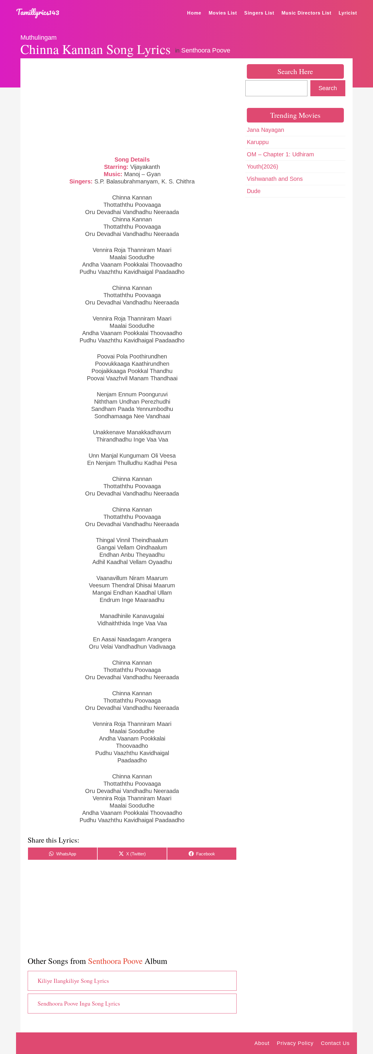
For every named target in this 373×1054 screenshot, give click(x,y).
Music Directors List (306, 12)
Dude (254, 191)
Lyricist (348, 12)
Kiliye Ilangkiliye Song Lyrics (73, 981)
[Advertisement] (132, 106)
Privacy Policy (295, 1043)
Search (328, 88)
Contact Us (335, 1043)
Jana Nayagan (265, 130)
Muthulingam (38, 37)
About (262, 1043)
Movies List (223, 12)
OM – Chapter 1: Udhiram (280, 154)
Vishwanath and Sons (275, 179)
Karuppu (258, 142)
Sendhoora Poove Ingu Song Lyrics (79, 1003)
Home (194, 12)
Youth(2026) (262, 166)
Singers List (259, 12)
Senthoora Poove (205, 50)
